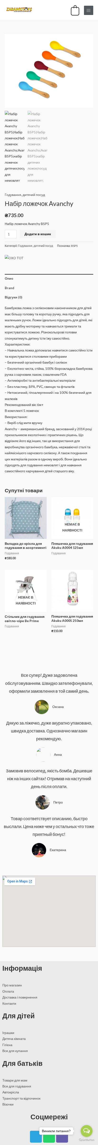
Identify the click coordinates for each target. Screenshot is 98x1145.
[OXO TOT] (14, 257)
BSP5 (74, 246)
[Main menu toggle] (88, 10)
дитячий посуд (34, 195)
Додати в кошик (37, 234)
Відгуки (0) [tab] (13, 297)
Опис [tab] (9, 278)
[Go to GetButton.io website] (86, 1140)
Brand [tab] (9, 288)
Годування (13, 195)
